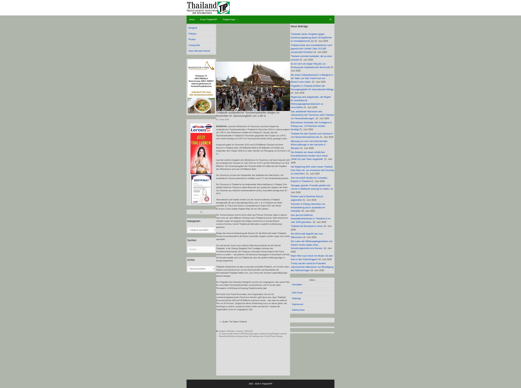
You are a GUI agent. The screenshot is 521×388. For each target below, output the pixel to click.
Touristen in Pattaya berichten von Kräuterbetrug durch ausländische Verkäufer (308, 207)
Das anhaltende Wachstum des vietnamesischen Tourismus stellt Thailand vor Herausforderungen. (312, 115)
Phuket (192, 39)
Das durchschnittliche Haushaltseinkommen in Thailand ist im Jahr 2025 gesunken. (311, 218)
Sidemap (296, 298)
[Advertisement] (253, 43)
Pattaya (192, 33)
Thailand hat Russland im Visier (307, 226)
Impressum (297, 304)
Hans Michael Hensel (199, 51)
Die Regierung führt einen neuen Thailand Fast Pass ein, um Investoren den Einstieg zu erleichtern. (312, 170)
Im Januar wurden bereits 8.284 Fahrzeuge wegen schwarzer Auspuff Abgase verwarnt (253, 334)
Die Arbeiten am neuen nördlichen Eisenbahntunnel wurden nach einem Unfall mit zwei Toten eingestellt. (309, 155)
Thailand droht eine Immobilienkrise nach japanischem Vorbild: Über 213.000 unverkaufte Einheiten (311, 48)
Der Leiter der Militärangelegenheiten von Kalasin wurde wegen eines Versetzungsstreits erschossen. (311, 245)
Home (192, 19)
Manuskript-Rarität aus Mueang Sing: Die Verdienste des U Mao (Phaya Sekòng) (250, 336)
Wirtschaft (249, 331)
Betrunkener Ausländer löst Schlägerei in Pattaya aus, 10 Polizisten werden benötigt (311, 126)
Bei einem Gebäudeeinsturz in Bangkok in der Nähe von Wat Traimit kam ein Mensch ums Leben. (312, 78)
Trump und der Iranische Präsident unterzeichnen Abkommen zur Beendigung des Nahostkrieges (312, 267)
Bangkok (222, 331)
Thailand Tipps (229, 19)
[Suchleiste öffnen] (330, 19)
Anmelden (297, 284)
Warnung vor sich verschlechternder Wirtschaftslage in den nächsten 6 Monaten (309, 144)
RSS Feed (297, 292)
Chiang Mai (194, 45)
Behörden (230, 331)
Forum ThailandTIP (208, 19)
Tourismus (240, 331)
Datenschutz (298, 310)
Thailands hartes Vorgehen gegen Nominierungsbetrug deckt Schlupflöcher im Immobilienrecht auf (311, 37)
